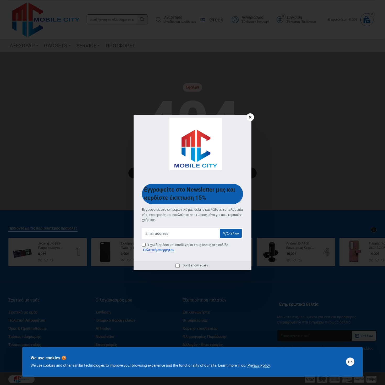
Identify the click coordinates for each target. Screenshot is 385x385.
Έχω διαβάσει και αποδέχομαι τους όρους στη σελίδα (185, 247)
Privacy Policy (259, 365)
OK (350, 362)
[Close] (250, 117)
